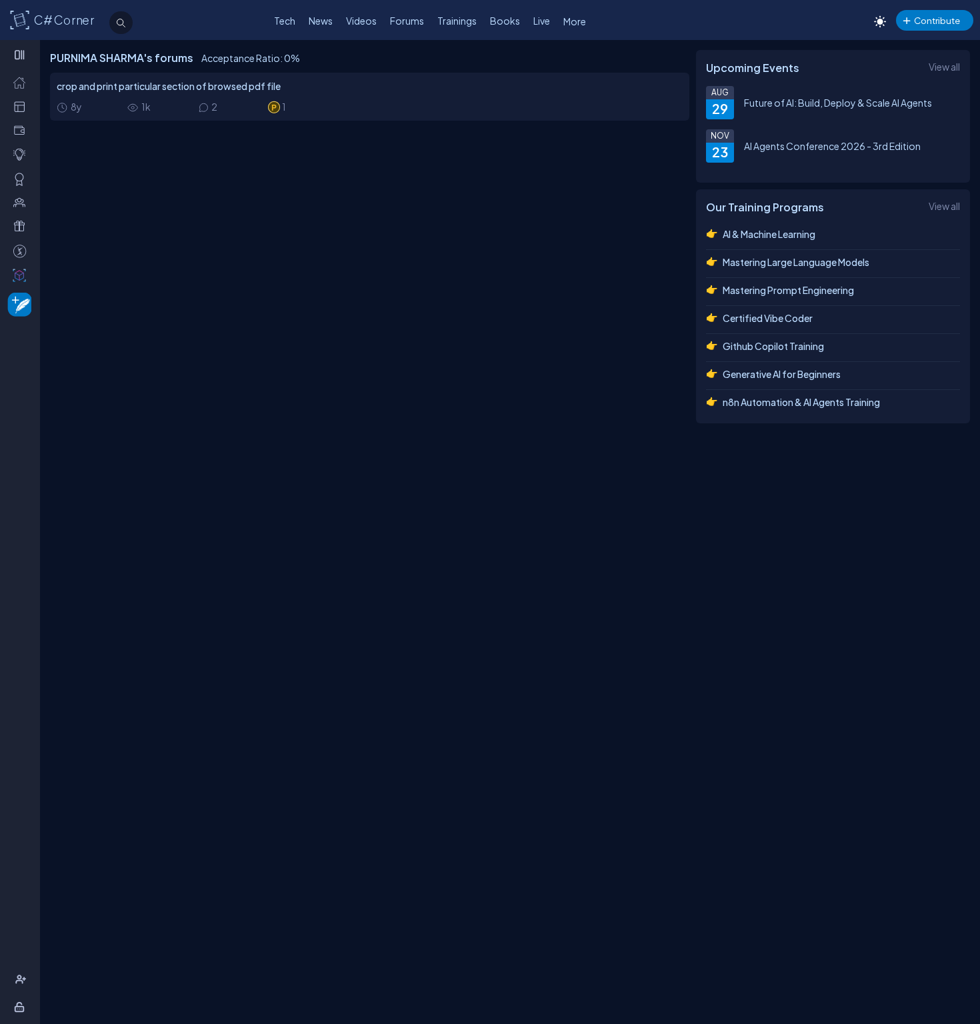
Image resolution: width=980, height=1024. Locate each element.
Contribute (937, 20)
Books (505, 21)
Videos (361, 21)
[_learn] (22, 154)
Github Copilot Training (773, 346)
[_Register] (22, 979)
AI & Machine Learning (769, 234)
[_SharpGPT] (22, 275)
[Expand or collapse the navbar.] (21, 55)
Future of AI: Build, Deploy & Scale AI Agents (838, 103)
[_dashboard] (22, 106)
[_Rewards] (22, 251)
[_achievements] (22, 179)
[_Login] (22, 1007)
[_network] (22, 202)
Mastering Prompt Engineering (788, 290)
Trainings (457, 21)
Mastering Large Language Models (796, 262)
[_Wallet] (22, 130)
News (321, 21)
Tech (284, 21)
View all (944, 67)
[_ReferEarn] (22, 226)
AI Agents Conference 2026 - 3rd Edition (832, 146)
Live (541, 21)
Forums (407, 21)
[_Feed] (22, 82)
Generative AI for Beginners (782, 374)
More (574, 21)
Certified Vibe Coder (768, 318)
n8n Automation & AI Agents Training (801, 402)
